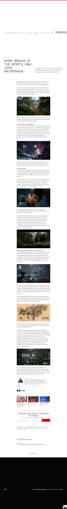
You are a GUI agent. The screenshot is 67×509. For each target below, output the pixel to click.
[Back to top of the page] (5, 490)
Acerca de (36, 33)
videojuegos (19, 428)
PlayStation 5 (41, 426)
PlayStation (28, 426)
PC (25, 426)
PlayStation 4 (35, 426)
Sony (46, 426)
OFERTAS (47, 33)
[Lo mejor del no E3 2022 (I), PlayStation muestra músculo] (45, 399)
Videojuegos (20, 33)
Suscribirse (46, 420)
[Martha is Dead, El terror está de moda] (33, 399)
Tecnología (29, 33)
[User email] (19, 386)
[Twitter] (17, 386)
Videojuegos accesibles (10, 33)
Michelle (61, 489)
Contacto (42, 33)
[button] (64, 507)
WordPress (55, 489)
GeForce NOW (21, 426)
